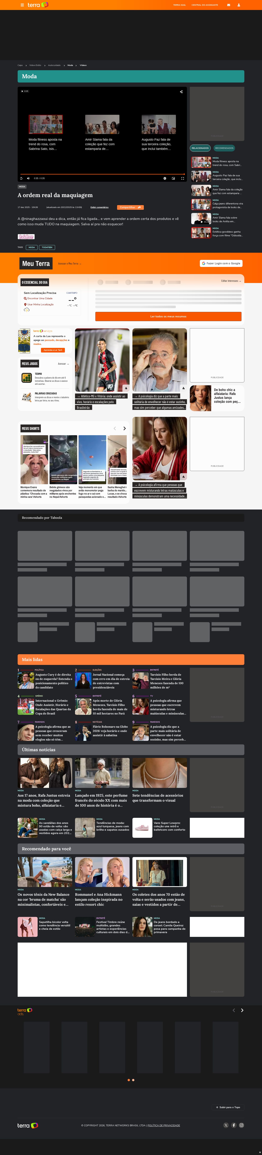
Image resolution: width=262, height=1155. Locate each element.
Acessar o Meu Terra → (70, 263)
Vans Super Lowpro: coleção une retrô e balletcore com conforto (169, 826)
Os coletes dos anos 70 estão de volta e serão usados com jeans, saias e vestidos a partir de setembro (158, 899)
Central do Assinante (205, 5)
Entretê (154, 670)
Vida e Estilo (35, 65)
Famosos (40, 722)
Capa (20, 65)
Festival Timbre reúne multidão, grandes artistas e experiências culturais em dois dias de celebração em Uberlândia (112, 927)
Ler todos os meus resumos (168, 316)
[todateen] (26, 236)
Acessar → (63, 363)
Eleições (97, 670)
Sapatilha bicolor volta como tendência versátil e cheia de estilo (54, 925)
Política (39, 670)
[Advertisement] (217, 828)
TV (151, 696)
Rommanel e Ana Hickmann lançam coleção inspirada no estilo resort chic (98, 899)
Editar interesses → (231, 280)
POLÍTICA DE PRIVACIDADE (164, 1125)
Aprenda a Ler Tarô (53, 350)
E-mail (228, 5)
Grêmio (39, 696)
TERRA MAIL (179, 5)
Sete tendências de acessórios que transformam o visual (157, 797)
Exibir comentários (100, 207)
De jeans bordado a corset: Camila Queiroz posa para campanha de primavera (170, 927)
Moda (70, 65)
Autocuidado (54, 65)
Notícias (97, 722)
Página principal (38, 5)
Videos (83, 65)
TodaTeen (47, 247)
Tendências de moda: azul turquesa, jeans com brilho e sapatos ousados (112, 826)
